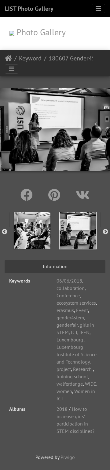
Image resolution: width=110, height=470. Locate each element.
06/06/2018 (69, 281)
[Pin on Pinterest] (56, 195)
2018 (62, 409)
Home (8, 58)
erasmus (65, 310)
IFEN (84, 332)
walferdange (70, 384)
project (64, 369)
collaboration (71, 288)
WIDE (90, 384)
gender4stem (70, 317)
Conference (68, 295)
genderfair (67, 325)
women (64, 391)
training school (72, 376)
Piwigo (68, 457)
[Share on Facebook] (28, 195)
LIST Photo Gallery (29, 9)
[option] (32, 230)
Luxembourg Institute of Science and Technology (77, 354)
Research (83, 369)
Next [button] (105, 232)
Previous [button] (5, 232)
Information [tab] (55, 266)
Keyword (30, 58)
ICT (74, 332)
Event (82, 310)
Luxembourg (70, 340)
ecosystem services (76, 303)
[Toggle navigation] (98, 8)
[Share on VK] (83, 195)
